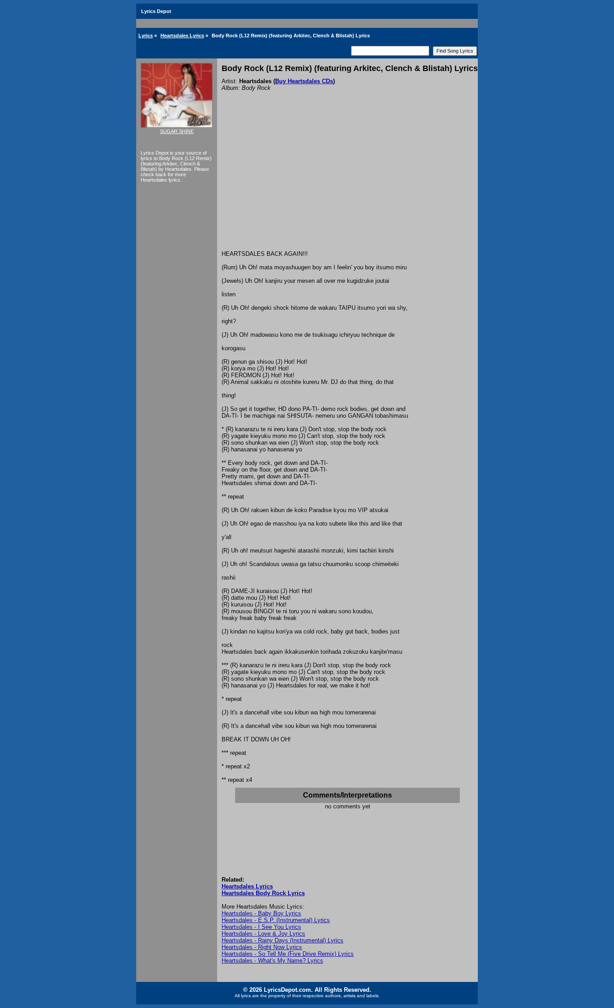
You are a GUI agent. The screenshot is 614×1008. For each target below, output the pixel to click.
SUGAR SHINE (177, 131)
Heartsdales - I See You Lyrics (261, 926)
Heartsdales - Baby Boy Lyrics (261, 913)
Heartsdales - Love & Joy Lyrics (263, 933)
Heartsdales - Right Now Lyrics (262, 947)
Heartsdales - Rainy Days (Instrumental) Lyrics (282, 940)
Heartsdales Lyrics (182, 35)
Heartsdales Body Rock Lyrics (263, 893)
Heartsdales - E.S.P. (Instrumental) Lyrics (276, 920)
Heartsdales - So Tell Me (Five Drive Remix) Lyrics (288, 953)
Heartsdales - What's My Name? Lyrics (272, 960)
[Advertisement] (347, 183)
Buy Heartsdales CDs (304, 81)
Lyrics (145, 35)
